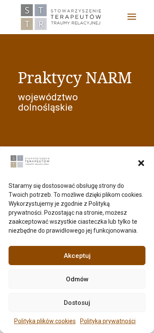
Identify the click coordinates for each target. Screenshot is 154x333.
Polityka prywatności (108, 321)
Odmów (77, 279)
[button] (141, 163)
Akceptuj (77, 256)
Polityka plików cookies (45, 321)
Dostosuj (77, 303)
